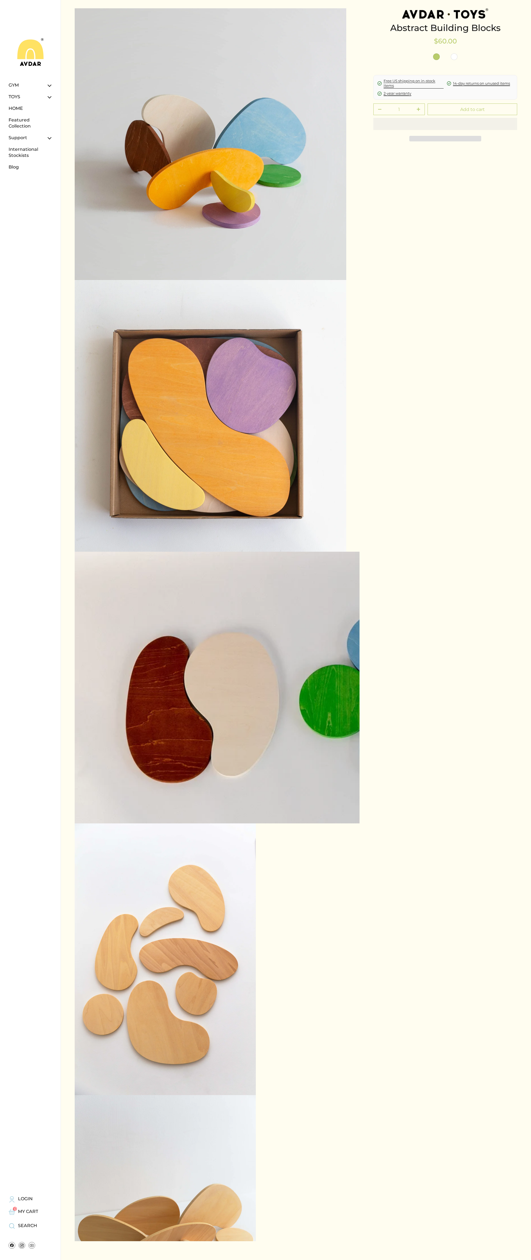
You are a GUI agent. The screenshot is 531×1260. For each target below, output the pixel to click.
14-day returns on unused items (481, 83)
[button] (445, 138)
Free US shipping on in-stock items (409, 83)
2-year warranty (397, 93)
